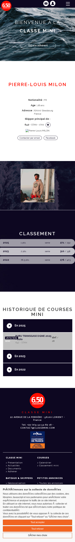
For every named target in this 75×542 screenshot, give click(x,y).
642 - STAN (21, 342)
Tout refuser (37, 528)
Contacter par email (30, 138)
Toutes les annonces (51, 483)
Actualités (14, 465)
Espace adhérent (38, 45)
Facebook (51, 138)
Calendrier (45, 462)
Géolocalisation (17, 483)
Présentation (15, 462)
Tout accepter (38, 522)
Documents (14, 468)
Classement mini (49, 465)
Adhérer (12, 471)
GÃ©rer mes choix (37, 535)
